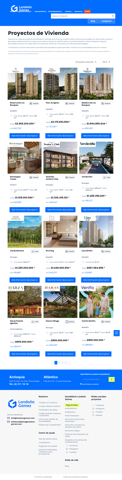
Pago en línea (71, 405)
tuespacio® (107, 21)
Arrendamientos (55, 11)
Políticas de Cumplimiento (50, 425)
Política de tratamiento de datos (75, 477)
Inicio (12, 11)
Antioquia (17, 376)
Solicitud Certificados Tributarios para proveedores (48, 452)
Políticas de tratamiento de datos (76, 435)
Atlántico (51, 376)
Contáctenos (44, 442)
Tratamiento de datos (48, 410)
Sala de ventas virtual (48, 439)
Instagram (73, 449)
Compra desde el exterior (50, 406)
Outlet (87, 11)
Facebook (73, 445)
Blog (93, 21)
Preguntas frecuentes (48, 446)
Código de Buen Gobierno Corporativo (50, 414)
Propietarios (70, 412)
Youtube (72, 452)
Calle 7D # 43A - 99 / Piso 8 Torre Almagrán (24, 381)
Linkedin (99, 415)
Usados (68, 11)
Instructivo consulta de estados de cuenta (75, 426)
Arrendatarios (71, 408)
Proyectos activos (23, 11)
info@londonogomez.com (23, 418)
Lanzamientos (40, 11)
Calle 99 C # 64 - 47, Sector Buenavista (57, 381)
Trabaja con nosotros (48, 402)
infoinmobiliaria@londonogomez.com (23, 423)
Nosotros (78, 11)
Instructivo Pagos (72, 430)
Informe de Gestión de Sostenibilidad (48, 420)
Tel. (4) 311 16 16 (18, 384)
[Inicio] (21, 8)
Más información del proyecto (25, 136)
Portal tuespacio (72, 415)
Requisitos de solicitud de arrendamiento (76, 441)
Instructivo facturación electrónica (74, 420)
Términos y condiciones (43, 477)
